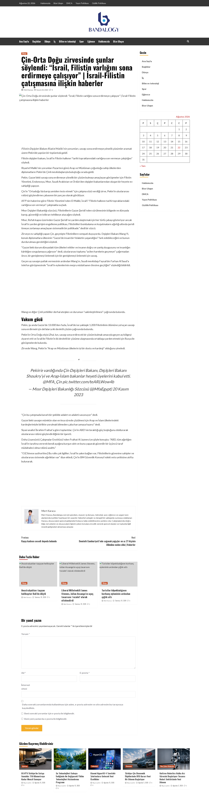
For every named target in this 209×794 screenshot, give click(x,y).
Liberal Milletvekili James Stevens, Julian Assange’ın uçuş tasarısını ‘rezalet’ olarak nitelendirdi (77, 595)
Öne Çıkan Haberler (167, 766)
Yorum (25, 634)
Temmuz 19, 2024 (40, 597)
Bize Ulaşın (58, 3)
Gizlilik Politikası (99, 3)
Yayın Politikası (82, 3)
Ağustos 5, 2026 (143, 782)
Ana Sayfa (24, 41)
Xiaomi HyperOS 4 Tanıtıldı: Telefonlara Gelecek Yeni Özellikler (103, 776)
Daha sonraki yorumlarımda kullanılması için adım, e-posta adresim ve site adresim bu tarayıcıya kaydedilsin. (72, 706)
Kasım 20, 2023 (42, 90)
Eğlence (91, 41)
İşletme (24, 766)
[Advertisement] (78, 125)
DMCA (69, 3)
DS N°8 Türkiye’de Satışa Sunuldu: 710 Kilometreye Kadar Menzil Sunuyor (33, 776)
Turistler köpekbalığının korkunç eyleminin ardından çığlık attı (116, 594)
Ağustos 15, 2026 (40, 782)
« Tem (142, 166)
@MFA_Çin (52, 381)
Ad (23, 672)
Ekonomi (129, 766)
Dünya (47, 41)
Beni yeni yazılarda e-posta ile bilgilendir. (45, 718)
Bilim (58, 766)
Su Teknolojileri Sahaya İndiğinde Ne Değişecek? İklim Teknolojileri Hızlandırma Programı (70, 778)
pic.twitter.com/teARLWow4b (88, 381)
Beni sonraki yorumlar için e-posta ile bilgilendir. (49, 713)
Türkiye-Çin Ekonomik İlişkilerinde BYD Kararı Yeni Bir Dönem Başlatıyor (138, 776)
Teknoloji (94, 766)
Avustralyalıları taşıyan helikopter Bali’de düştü (33, 592)
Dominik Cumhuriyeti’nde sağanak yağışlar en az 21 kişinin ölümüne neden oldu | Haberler (107, 541)
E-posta (85, 672)
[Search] (188, 41)
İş (54, 41)
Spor (81, 41)
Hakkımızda (45, 3)
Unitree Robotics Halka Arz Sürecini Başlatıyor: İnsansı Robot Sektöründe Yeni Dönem (172, 778)
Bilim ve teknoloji (67, 41)
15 (179, 141)
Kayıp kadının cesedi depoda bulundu (39, 539)
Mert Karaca (28, 90)
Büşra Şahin (27, 783)
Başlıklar (36, 41)
